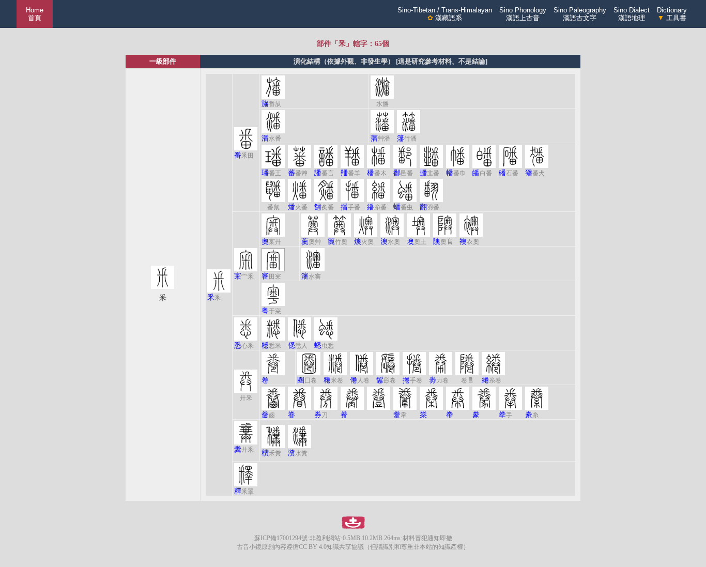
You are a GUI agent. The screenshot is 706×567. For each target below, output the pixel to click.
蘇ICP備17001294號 (281, 538)
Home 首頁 (34, 14)
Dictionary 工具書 (672, 14)
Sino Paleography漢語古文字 (580, 14)
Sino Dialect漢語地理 (631, 14)
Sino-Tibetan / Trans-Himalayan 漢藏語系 (444, 14)
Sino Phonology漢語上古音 (522, 14)
